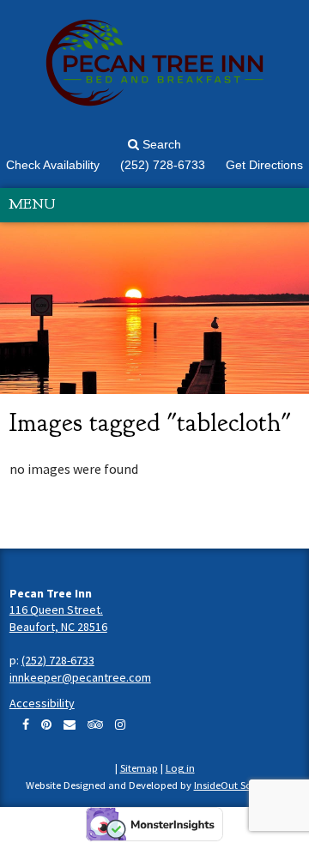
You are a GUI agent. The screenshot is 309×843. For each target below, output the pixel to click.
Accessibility (42, 703)
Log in (180, 767)
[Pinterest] (46, 724)
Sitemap (139, 767)
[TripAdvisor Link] (95, 724)
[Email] (70, 724)
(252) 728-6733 (57, 660)
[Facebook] (25, 724)
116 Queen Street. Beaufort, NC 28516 (58, 618)
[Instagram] (120, 724)
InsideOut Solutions (239, 785)
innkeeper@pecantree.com (80, 677)
